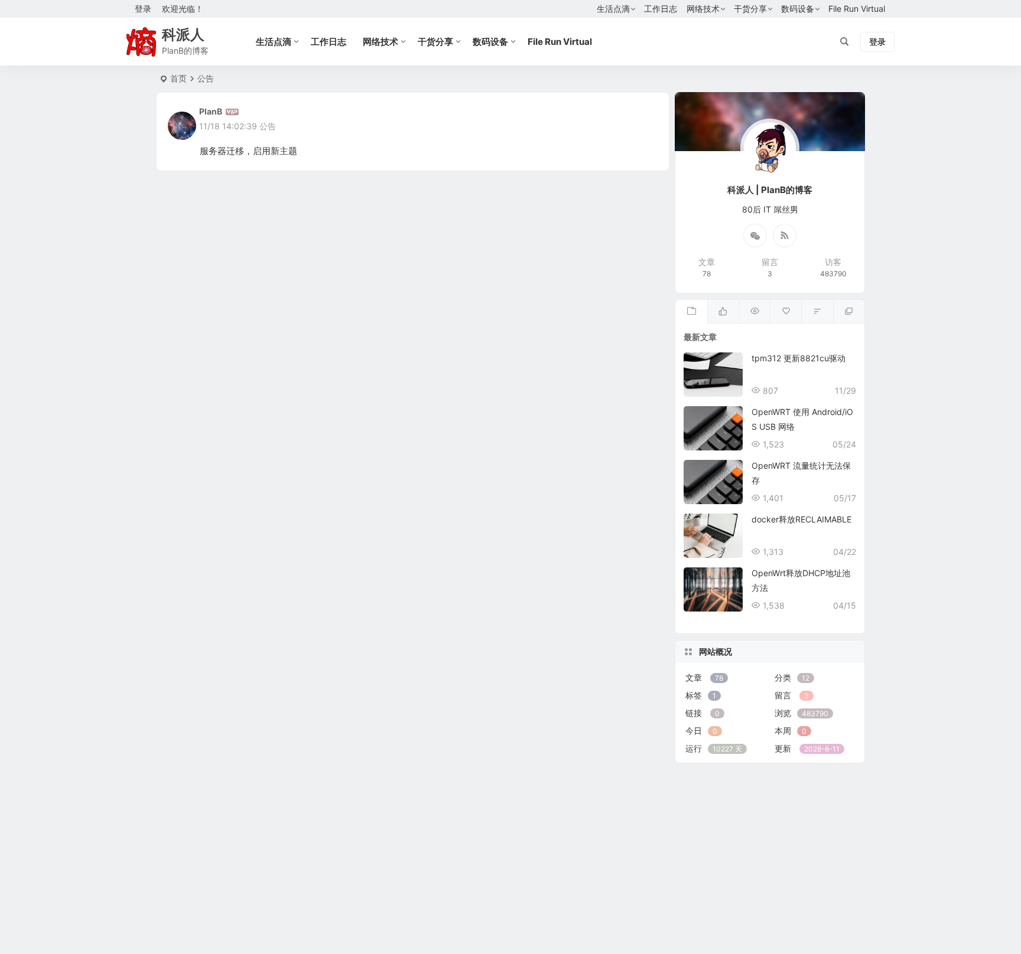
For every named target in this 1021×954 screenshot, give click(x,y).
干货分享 (750, 9)
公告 (267, 126)
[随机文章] (817, 312)
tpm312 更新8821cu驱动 (799, 358)
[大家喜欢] (723, 312)
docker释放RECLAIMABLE (801, 519)
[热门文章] (754, 312)
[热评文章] (785, 312)
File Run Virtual (856, 9)
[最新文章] (691, 312)
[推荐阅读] (848, 312)
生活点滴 (613, 9)
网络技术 (703, 9)
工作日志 (660, 9)
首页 (178, 78)
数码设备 (797, 9)
